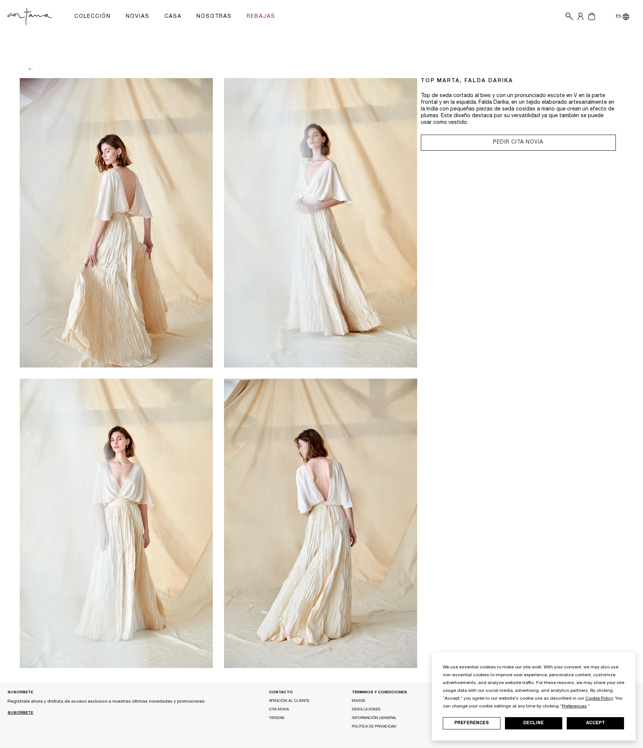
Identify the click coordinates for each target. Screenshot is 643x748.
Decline (533, 723)
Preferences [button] (574, 706)
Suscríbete (20, 713)
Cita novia (279, 710)
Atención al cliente (289, 701)
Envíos (358, 701)
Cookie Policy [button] (599, 698)
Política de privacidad (374, 727)
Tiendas (276, 718)
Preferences (471, 723)
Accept (595, 723)
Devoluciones (366, 710)
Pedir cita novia (518, 142)
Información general (374, 718)
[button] (567, 17)
